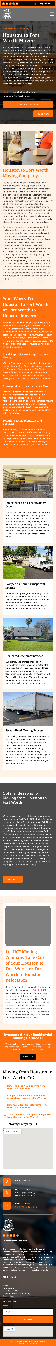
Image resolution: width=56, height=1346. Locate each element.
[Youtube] (7, 3)
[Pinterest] (17, 3)
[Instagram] (3, 3)
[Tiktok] (13, 3)
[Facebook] (10, 3)
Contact (38, 990)
